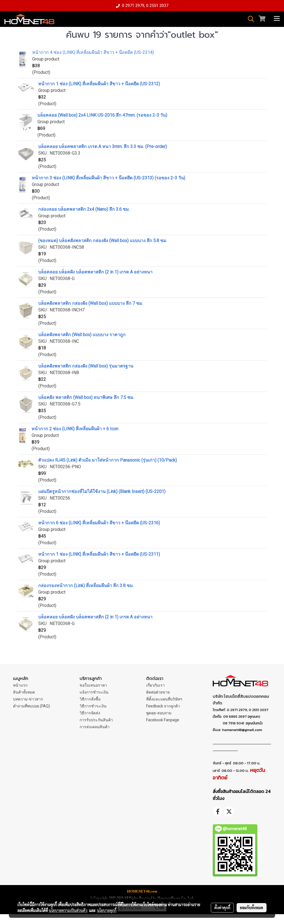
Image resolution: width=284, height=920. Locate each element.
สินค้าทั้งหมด (24, 692)
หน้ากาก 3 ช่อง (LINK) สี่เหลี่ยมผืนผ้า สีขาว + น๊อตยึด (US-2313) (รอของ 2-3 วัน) (108, 177)
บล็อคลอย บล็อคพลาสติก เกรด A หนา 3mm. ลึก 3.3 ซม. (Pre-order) (102, 146)
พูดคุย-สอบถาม (158, 713)
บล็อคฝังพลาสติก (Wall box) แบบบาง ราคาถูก (82, 334)
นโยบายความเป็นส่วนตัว (68, 910)
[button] (249, 19)
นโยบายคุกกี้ (106, 910)
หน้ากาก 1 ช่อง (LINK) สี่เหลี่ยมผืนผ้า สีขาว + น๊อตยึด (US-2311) (99, 554)
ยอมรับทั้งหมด (251, 907)
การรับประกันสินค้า (96, 720)
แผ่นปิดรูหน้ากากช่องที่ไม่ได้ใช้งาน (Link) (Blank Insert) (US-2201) (102, 491)
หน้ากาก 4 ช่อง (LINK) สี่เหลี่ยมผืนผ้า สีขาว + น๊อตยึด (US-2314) (93, 52)
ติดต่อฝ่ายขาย (158, 692)
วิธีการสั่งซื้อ (90, 699)
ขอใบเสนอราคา (93, 685)
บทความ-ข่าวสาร (28, 699)
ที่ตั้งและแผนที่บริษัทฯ (164, 699)
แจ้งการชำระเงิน (94, 692)
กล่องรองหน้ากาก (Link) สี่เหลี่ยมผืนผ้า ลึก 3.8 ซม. (86, 585)
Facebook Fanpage (162, 720)
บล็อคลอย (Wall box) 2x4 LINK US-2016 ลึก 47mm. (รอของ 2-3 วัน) (102, 115)
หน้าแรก (20, 685)
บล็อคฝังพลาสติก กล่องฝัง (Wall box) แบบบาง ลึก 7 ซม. (90, 303)
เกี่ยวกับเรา (155, 685)
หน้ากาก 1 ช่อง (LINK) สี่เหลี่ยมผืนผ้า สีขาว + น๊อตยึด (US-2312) (99, 83)
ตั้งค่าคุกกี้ (222, 907)
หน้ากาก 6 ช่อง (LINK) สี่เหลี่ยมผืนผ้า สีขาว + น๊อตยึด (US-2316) (99, 522)
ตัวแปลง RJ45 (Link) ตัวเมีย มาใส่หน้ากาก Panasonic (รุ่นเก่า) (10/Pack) (107, 460)
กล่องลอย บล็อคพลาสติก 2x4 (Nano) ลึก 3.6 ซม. (84, 209)
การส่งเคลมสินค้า (95, 727)
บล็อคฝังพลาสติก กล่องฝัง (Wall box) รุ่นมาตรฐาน (85, 366)
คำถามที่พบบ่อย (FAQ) (31, 706)
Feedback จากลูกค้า (163, 706)
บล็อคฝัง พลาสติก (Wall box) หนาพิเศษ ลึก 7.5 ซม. (86, 397)
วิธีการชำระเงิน (93, 706)
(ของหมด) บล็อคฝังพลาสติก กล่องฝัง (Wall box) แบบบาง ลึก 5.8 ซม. (102, 240)
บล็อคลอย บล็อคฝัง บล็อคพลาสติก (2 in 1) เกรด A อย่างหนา (95, 271)
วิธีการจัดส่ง (90, 713)
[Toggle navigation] (277, 19)
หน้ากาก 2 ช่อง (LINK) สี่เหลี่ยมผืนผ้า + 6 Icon (75, 428)
